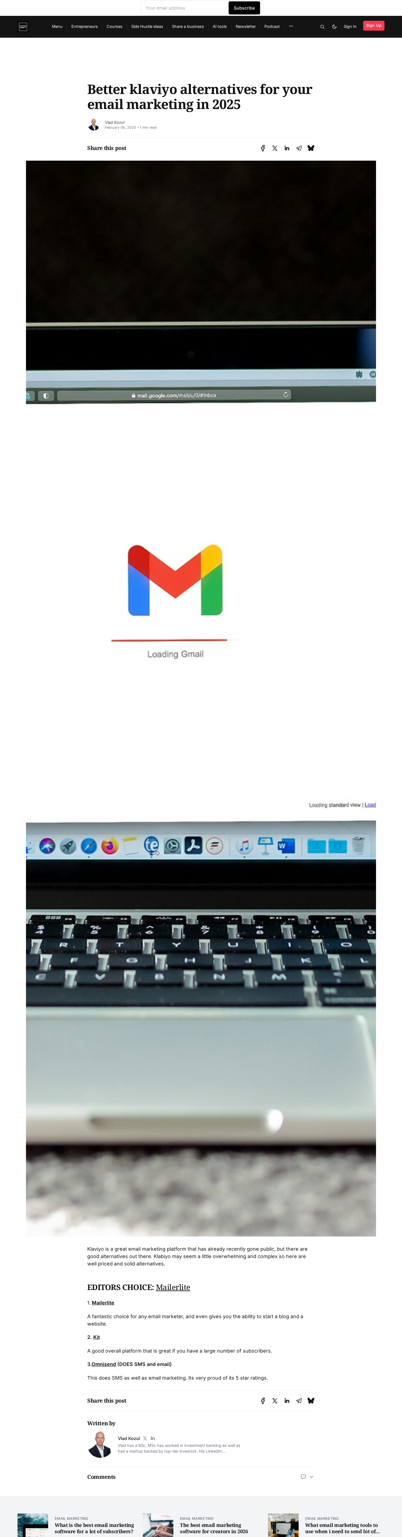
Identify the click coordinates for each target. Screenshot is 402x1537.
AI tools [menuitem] (220, 26)
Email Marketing (72, 1519)
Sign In (350, 26)
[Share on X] (275, 148)
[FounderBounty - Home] (28, 26)
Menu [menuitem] (57, 26)
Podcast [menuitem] (272, 26)
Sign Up (373, 25)
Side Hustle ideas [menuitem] (147, 26)
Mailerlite (173, 1287)
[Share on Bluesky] (311, 148)
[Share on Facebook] (263, 148)
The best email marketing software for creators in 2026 (214, 1528)
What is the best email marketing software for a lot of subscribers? (94, 1528)
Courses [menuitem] (115, 26)
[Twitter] (145, 1438)
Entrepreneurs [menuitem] (84, 26)
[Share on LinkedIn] (287, 148)
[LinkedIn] (152, 1438)
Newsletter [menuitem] (246, 26)
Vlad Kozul (114, 122)
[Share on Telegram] (299, 148)
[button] (291, 26)
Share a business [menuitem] (188, 26)
